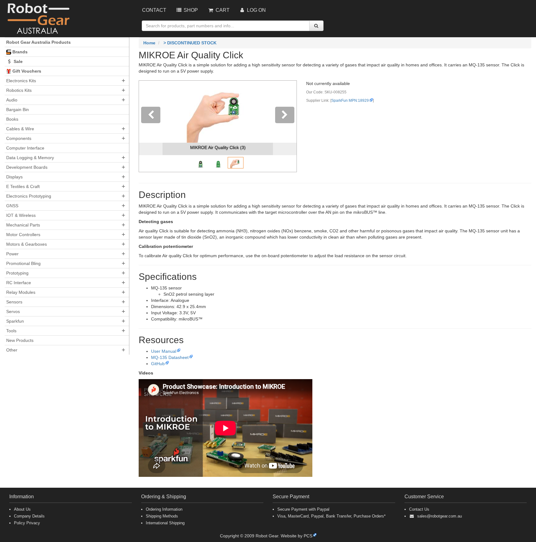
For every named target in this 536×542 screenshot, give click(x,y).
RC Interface (18, 282)
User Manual (163, 351)
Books (12, 119)
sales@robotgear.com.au (439, 516)
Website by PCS (296, 535)
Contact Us (419, 509)
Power (12, 253)
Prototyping (17, 273)
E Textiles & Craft (23, 186)
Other (11, 349)
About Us (22, 509)
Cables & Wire (20, 128)
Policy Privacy (27, 523)
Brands (19, 51)
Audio (11, 99)
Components (18, 138)
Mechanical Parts (23, 224)
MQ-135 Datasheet (170, 357)
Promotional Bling (23, 263)
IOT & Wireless (21, 215)
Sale (17, 61)
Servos (13, 311)
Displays (14, 176)
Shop (190, 10)
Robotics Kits (19, 90)
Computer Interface (25, 148)
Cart (222, 10)
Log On (256, 10)
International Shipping (165, 523)
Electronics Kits (21, 80)
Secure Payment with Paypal (303, 509)
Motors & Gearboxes (26, 244)
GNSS (12, 205)
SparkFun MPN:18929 (350, 100)
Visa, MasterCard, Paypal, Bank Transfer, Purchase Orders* (331, 516)
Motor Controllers (23, 234)
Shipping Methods (162, 516)
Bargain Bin (17, 109)
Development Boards (26, 167)
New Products (20, 340)
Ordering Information (164, 509)
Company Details (29, 516)
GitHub (158, 363)
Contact (154, 10)
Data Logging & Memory (30, 157)
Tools (11, 330)
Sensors (14, 301)
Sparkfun (15, 321)
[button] (151, 126)
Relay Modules (20, 292)
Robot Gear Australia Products (38, 42)
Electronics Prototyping (28, 196)
